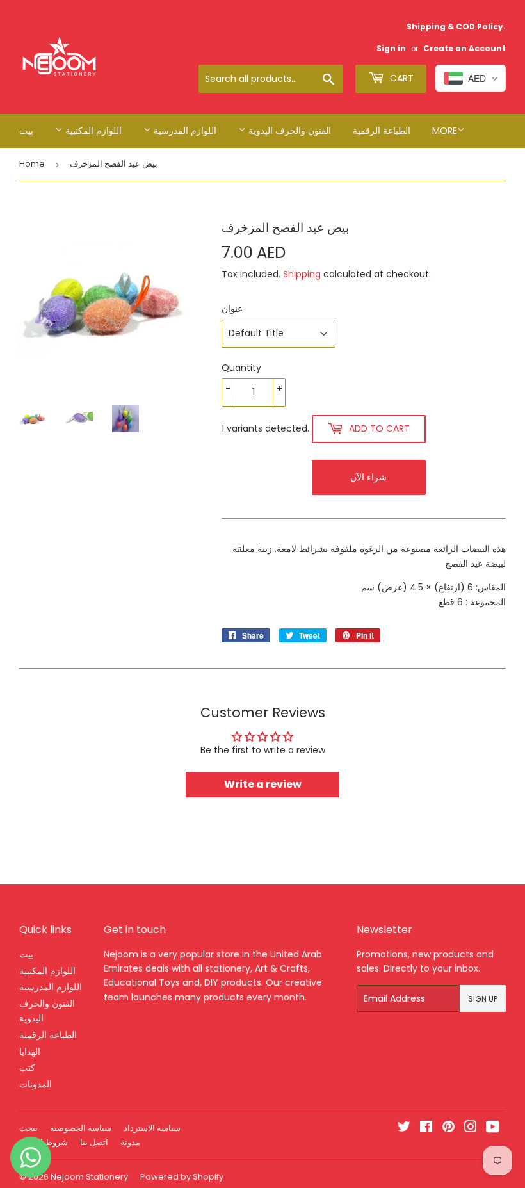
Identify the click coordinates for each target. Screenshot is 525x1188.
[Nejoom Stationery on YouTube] (492, 1128)
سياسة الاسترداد (152, 1128)
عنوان (232, 308)
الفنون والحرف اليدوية (288, 130)
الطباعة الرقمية (381, 130)
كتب (27, 1067)
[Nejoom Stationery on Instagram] (470, 1128)
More (444, 130)
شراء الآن (368, 477)
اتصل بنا (94, 1142)
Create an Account (464, 49)
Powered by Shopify (181, 1177)
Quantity (241, 367)
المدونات (35, 1084)
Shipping (302, 274)
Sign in (391, 49)
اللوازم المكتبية (92, 130)
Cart (400, 78)
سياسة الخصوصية (80, 1128)
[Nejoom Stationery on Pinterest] (448, 1128)
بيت (26, 130)
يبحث (28, 1128)
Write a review (263, 784)
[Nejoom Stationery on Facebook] (426, 1128)
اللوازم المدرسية (183, 130)
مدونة (130, 1142)
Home (32, 164)
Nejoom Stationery (89, 1177)
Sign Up (482, 998)
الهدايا (29, 1051)
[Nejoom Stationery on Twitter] (404, 1128)
